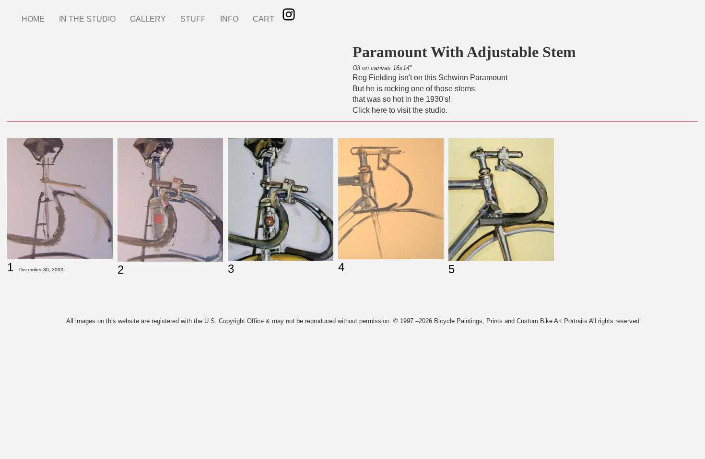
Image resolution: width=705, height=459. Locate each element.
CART (263, 19)
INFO (229, 19)
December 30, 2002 (41, 269)
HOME (33, 19)
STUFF (193, 19)
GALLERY (148, 19)
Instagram (289, 14)
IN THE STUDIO (87, 19)
